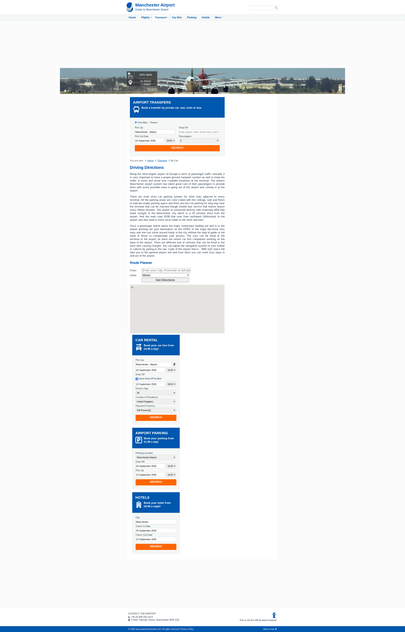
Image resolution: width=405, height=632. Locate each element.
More (218, 17)
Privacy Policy (187, 629)
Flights (145, 17)
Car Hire (177, 17)
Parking (191, 17)
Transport (161, 17)
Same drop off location (150, 378)
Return (154, 122)
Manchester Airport (154, 5)
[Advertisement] (202, 44)
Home (132, 17)
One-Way (142, 122)
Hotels (206, 17)
